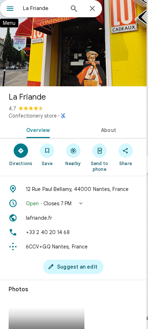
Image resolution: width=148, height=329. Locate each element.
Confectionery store (33, 116)
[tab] (36, 129)
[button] (73, 203)
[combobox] (43, 8)
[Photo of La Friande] (73, 43)
